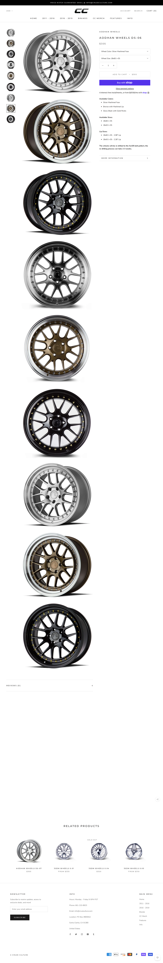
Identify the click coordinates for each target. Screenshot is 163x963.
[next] (155, 852)
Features (116, 18)
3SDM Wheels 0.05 (134, 868)
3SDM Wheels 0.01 (64, 868)
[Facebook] (70, 934)
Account (125, 11)
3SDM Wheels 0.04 (99, 868)
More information (112, 158)
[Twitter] (76, 934)
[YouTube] (88, 934)
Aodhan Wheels (109, 32)
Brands (83, 18)
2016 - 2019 (66, 18)
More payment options (125, 88)
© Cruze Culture (19, 955)
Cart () (152, 11)
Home (33, 18)
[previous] (8, 852)
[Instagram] (82, 934)
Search (138, 11)
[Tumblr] (93, 934)
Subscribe (20, 917)
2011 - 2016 (48, 18)
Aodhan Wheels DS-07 (29, 868)
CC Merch (99, 18)
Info (130, 18)
